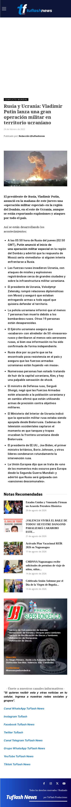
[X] (16, 145)
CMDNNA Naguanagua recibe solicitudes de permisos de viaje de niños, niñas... (45, 565)
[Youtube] (64, 783)
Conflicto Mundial (16, 99)
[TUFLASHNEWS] (35, 9)
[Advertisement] (35, 55)
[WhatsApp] (33, 145)
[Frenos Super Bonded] (35, 636)
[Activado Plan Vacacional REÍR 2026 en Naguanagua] (13, 548)
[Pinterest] (25, 145)
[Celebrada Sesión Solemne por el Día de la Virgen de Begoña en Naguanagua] (13, 585)
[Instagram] (50, 783)
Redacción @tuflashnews (32, 136)
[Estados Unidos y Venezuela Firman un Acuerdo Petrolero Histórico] (13, 507)
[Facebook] (7, 145)
